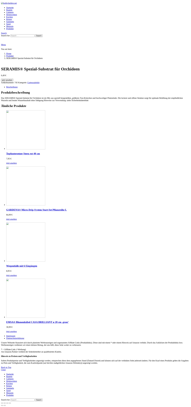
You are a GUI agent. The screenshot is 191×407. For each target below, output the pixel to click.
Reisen (9, 19)
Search (38, 36)
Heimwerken (11, 15)
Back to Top (6, 367)
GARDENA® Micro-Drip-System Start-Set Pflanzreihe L (36, 209)
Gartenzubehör (33, 82)
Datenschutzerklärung (15, 338)
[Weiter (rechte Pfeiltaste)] (5, 405)
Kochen (9, 17)
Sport (8, 24)
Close (3, 370)
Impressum (10, 336)
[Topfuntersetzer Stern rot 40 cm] (98, 130)
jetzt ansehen (7, 80)
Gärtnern (10, 12)
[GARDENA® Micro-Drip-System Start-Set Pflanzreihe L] (98, 186)
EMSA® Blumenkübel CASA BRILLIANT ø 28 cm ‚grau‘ (37, 322)
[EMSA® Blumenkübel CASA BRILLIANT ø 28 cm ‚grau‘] (98, 298)
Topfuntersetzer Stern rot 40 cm (23, 153)
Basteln (9, 10)
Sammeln (10, 22)
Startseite (10, 8)
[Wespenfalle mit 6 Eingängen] (98, 242)
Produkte (10, 29)
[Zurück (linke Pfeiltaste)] (2, 405)
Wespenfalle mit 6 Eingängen (21, 266)
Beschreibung (12, 87)
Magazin (9, 26)
